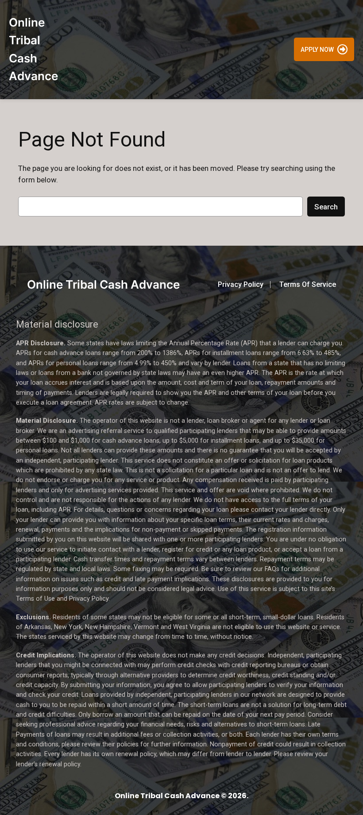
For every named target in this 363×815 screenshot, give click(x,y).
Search (326, 206)
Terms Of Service (307, 284)
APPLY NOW (317, 49)
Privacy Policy (240, 284)
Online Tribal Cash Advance (103, 284)
